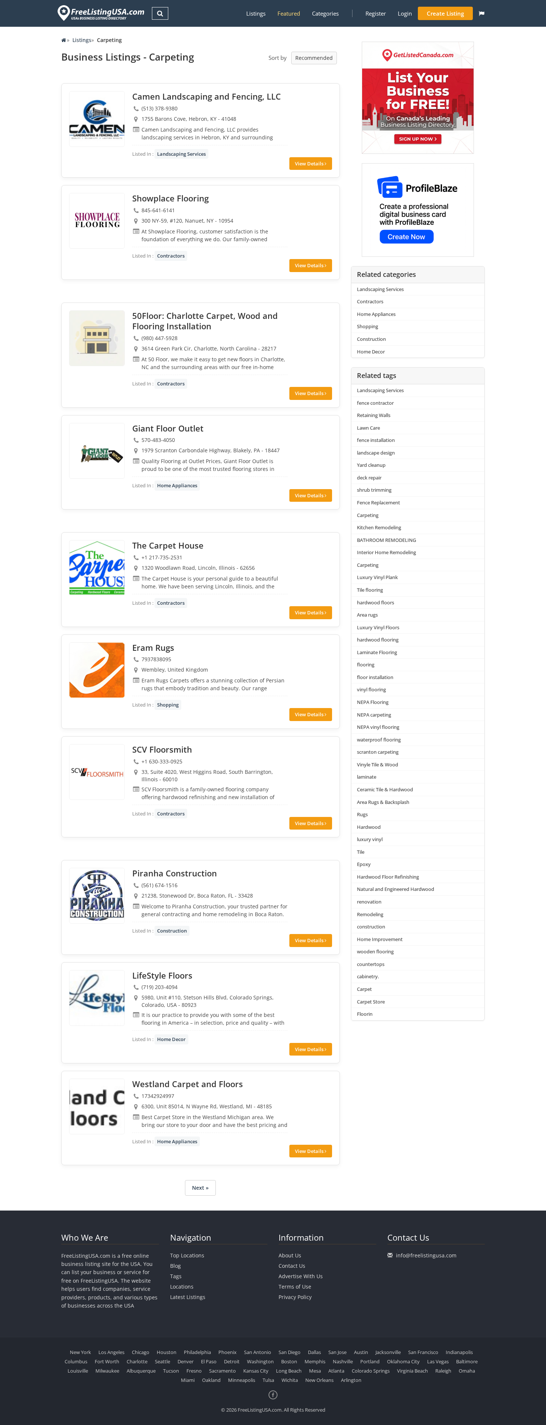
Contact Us (292, 1265)
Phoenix (227, 1352)
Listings (256, 13)
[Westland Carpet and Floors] (96, 1106)
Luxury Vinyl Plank (377, 577)
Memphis (315, 1361)
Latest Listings (187, 1296)
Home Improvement (380, 939)
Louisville (78, 1370)
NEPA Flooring (373, 702)
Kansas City (256, 1370)
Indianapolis (459, 1352)
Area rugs (367, 614)
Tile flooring (370, 590)
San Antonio (257, 1352)
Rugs (362, 814)
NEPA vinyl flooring (378, 727)
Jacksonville (388, 1352)
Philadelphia (197, 1352)
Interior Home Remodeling (386, 552)
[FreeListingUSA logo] (100, 12)
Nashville (343, 1361)
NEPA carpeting (374, 714)
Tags (176, 1276)
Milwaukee (107, 1370)
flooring (365, 664)
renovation (369, 901)
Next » (200, 1187)
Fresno (194, 1370)
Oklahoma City (403, 1361)
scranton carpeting (378, 752)
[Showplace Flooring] (96, 220)
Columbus (76, 1361)
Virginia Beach (412, 1370)
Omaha (467, 1370)
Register (375, 13)
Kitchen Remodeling (379, 527)
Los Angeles (111, 1352)
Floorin (365, 1014)
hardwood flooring (378, 639)
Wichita (290, 1380)
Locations (182, 1286)
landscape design (376, 452)
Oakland (211, 1380)
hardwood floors (375, 602)
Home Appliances (177, 485)
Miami (188, 1380)
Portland (370, 1361)
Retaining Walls (373, 415)
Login (405, 13)
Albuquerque (141, 1370)
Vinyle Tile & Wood (377, 764)
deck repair (369, 477)
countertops (370, 964)
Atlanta (336, 1370)
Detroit (232, 1361)
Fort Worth (107, 1361)
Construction (172, 930)
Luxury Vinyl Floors (378, 627)
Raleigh (443, 1370)
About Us (290, 1255)
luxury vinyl (370, 839)
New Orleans (319, 1380)
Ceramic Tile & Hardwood (385, 789)
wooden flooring (375, 951)
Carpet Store (371, 1001)
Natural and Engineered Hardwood (395, 889)
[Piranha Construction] (96, 895)
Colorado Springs (371, 1370)
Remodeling (370, 914)
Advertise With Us (301, 1276)
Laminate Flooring (377, 652)
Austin (361, 1352)
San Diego (289, 1352)
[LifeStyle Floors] (96, 997)
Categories (325, 13)
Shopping (168, 704)
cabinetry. (368, 976)
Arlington (351, 1380)
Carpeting (367, 515)
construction (371, 926)
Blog (175, 1265)
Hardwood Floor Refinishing (388, 876)
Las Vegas (438, 1361)
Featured (288, 13)
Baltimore (467, 1361)
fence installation (376, 440)
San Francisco (423, 1352)
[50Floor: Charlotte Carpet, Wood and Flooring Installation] (96, 338)
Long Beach (289, 1370)
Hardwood (369, 827)
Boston (289, 1361)
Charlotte (137, 1361)
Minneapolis (241, 1380)
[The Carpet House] (96, 567)
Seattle (162, 1361)
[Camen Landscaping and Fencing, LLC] (96, 118)
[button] (481, 13)
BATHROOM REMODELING (386, 540)
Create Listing (445, 13)
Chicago (140, 1352)
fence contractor (375, 403)
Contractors (171, 255)
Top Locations (187, 1255)
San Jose (337, 1352)
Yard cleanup (371, 465)
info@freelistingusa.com (426, 1255)
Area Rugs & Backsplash (383, 802)
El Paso (209, 1361)
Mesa (315, 1370)
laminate (366, 776)
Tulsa (268, 1380)
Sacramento (222, 1370)
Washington (260, 1361)
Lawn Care (368, 427)
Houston (166, 1352)
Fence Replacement (378, 502)
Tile (360, 852)
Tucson (171, 1370)
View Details (310, 163)
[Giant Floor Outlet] (96, 450)
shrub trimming (374, 490)
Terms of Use (295, 1286)
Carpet (364, 989)
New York (80, 1352)
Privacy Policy (295, 1296)
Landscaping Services (181, 154)
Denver (186, 1361)
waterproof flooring (379, 739)
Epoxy (364, 864)
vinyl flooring (371, 689)
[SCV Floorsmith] (96, 771)
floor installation (375, 677)
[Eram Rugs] (96, 670)
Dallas (314, 1352)
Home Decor (171, 1039)
